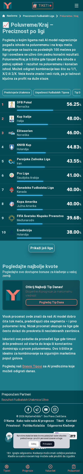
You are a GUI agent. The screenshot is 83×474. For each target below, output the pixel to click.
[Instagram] (54, 409)
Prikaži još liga (41, 248)
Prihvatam (47, 444)
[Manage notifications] (8, 439)
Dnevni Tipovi (32, 366)
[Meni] (77, 6)
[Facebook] (28, 409)
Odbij (33, 444)
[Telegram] (37, 409)
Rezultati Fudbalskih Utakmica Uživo (25, 399)
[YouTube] (46, 409)
